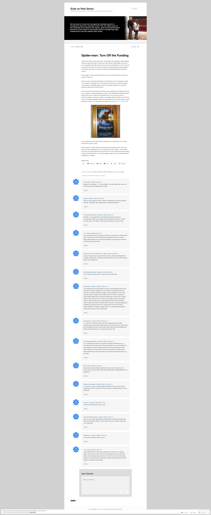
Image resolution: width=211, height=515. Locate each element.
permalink (122, 172)
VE (84, 450)
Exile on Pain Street (82, 8)
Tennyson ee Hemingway (89, 384)
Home (72, 42)
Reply (86, 190)
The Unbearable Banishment (90, 215)
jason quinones (87, 286)
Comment (123, 491)
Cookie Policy (33, 512)
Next (138, 46)
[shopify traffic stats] (73, 501)
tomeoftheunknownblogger (89, 272)
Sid (84, 182)
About (77, 42)
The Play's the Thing (97, 172)
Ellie (84, 365)
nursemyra (86, 402)
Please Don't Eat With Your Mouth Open (92, 253)
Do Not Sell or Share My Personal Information (111, 509)
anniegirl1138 (86, 435)
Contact (83, 42)
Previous (133, 46)
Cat (84, 233)
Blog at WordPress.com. (94, 509)
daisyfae (85, 198)
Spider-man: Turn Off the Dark (120, 101)
